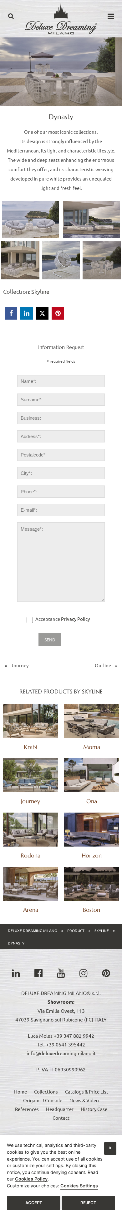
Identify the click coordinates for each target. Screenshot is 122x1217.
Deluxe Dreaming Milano (32, 930)
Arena (30, 909)
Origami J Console (42, 1100)
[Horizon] (91, 829)
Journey (19, 665)
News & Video (84, 1100)
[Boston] (91, 884)
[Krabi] (30, 721)
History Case (94, 1109)
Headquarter (60, 1109)
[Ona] (91, 775)
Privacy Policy (75, 619)
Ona (91, 801)
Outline (103, 665)
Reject (88, 1202)
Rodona (30, 855)
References (27, 1109)
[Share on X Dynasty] (42, 313)
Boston (91, 909)
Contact (61, 1118)
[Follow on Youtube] (61, 973)
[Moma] (91, 721)
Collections (46, 1091)
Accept (33, 1202)
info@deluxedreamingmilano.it (61, 1053)
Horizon (92, 855)
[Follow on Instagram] (83, 973)
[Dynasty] (61, 40)
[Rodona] (30, 829)
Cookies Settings (79, 1185)
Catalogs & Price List (86, 1091)
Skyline (40, 291)
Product (75, 930)
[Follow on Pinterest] (106, 973)
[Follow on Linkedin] (16, 973)
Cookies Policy (31, 1178)
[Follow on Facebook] (38, 973)
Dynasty (16, 942)
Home (20, 1091)
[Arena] (30, 884)
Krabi (30, 747)
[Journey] (30, 775)
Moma (91, 747)
